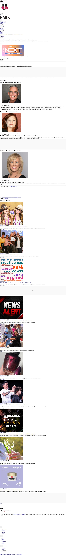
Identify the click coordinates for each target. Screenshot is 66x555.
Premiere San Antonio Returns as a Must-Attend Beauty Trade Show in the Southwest (13, 226)
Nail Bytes (1, 28)
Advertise (8, 34)
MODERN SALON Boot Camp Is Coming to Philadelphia (9, 254)
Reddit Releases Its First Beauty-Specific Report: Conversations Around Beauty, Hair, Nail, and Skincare (16, 282)
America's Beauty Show (7, 197)
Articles (6, 0)
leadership (3, 197)
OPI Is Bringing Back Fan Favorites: (6, 376)
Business (1, 23)
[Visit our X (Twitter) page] (1, 508)
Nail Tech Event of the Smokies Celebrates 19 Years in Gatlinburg (10, 348)
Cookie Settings (4, 550)
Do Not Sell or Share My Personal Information (16, 554)
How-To (3, 543)
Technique (1, 31)
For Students (1, 25)
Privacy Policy (2, 554)
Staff (1, 351)
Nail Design (1, 29)
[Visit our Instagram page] (2, 1)
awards (11, 197)
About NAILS (2, 34)
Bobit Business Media (20, 34)
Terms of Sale (8, 554)
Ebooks (3, 540)
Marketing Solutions (15, 34)
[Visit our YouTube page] (1, 1)
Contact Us (5, 34)
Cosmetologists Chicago (15, 197)
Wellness (1, 32)
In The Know (2, 26)
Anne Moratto (2, 229)
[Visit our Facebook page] (0, 1)
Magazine (3, 539)
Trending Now (3, 0)
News (4, 225)
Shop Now (1, 14)
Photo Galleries (4, 541)
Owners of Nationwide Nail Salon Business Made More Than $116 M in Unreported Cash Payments (16, 320)
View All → (1, 503)
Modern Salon (7, 198)
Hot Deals (2, 37)
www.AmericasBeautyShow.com (13, 186)
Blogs (2, 542)
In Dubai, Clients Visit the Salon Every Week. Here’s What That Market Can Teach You (14, 404)
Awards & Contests (2, 21)
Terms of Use (5, 554)
